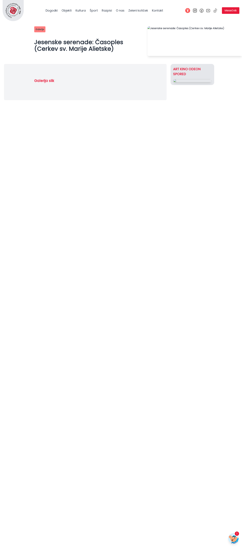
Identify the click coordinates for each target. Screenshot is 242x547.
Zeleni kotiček (138, 10)
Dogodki (52, 10)
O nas (120, 10)
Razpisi (107, 10)
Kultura (81, 10)
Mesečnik (231, 10)
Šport (94, 10)
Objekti (67, 10)
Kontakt (157, 10)
